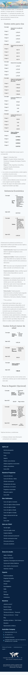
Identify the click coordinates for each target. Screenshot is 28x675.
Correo (5, 592)
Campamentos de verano (10, 484)
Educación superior (8, 492)
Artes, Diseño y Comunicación (11, 566)
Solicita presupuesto (8, 450)
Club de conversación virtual (10, 538)
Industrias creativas (8, 568)
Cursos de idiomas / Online (10, 478)
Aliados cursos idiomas (9, 461)
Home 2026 (6, 469)
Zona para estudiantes (9, 544)
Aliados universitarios (9, 466)
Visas (5, 455)
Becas (5, 518)
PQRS (5, 589)
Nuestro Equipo (7, 607)
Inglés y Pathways (8, 555)
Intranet (5, 583)
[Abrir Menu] (25, 4)
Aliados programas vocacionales (11, 463)
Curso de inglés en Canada (10, 512)
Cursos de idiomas (8, 476)
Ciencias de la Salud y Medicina (11, 563)
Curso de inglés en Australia (10, 502)
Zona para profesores (9, 541)
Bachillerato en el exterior (10, 486)
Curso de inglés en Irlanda (10, 510)
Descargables (7, 581)
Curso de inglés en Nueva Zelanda (12, 504)
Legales (3, 649)
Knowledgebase (7, 586)
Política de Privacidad (6, 647)
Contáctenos (7, 597)
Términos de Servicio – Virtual (11, 615)
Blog (5, 617)
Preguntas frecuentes (9, 578)
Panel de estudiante (8, 575)
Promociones (7, 453)
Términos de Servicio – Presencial (12, 612)
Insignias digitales (8, 533)
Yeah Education (17, 657)
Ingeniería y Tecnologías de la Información (14, 560)
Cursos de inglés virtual (9, 530)
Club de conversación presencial (11, 535)
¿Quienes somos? (8, 604)
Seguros (6, 458)
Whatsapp (6, 594)
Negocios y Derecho (8, 558)
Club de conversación (9, 481)
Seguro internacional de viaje (10, 515)
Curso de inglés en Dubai (10, 507)
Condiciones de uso (18, 647)
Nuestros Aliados (8, 609)
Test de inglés (7, 527)
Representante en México (10, 625)
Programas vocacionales (10, 489)
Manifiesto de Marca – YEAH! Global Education (12, 622)
